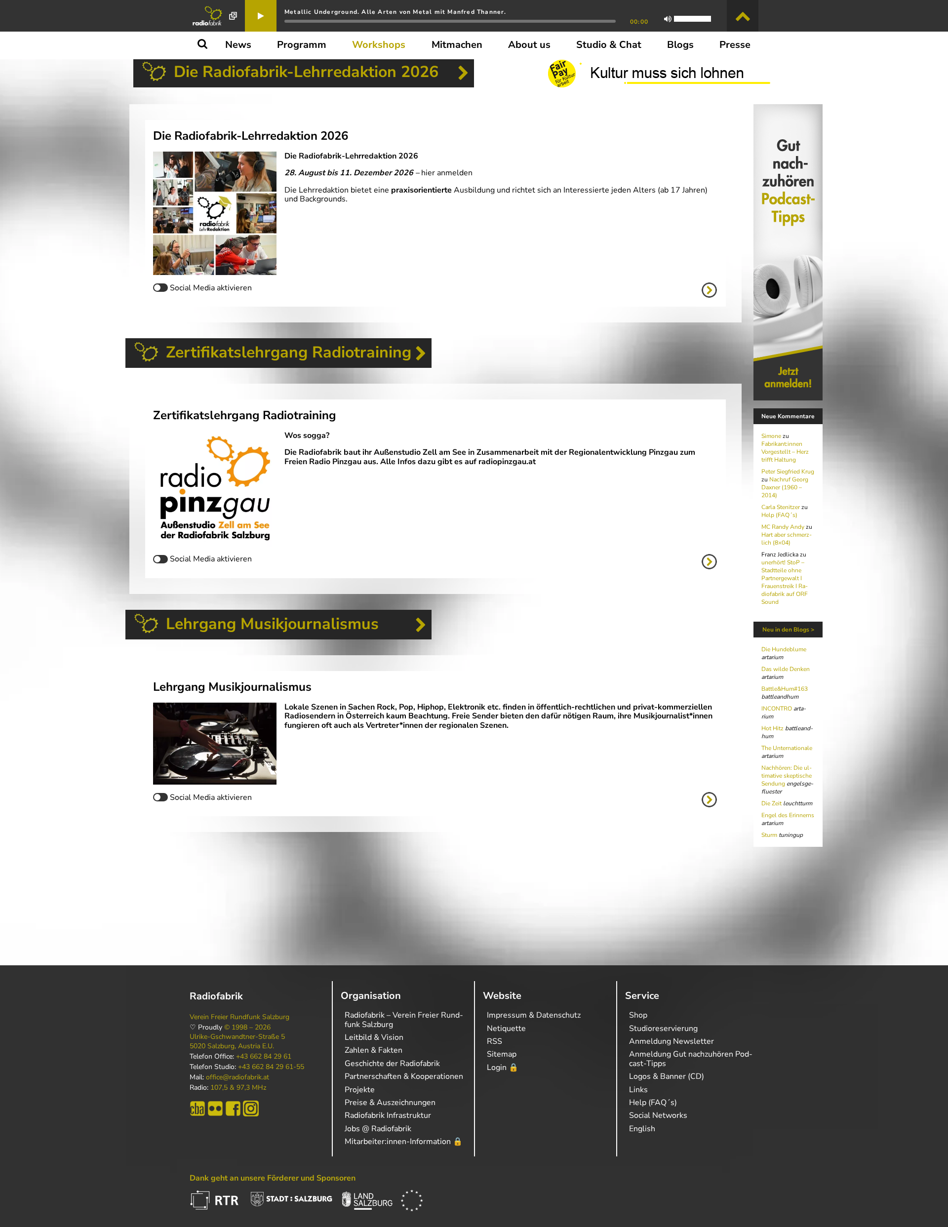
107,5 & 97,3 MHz (238, 1087)
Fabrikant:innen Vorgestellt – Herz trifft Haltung (785, 452)
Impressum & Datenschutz (534, 1015)
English (642, 1128)
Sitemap (501, 1054)
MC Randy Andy (782, 527)
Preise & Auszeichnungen (390, 1102)
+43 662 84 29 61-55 (271, 1067)
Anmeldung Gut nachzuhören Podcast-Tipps (690, 1059)
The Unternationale (786, 748)
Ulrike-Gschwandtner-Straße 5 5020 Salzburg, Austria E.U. (237, 1041)
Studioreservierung (663, 1028)
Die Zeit (771, 803)
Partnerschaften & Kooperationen (404, 1076)
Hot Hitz (772, 728)
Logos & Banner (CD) (666, 1076)
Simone (771, 436)
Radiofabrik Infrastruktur (388, 1115)
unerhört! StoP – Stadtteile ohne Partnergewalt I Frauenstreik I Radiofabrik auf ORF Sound (784, 582)
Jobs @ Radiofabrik (378, 1128)
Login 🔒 (502, 1067)
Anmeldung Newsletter (671, 1041)
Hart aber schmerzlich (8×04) (786, 539)
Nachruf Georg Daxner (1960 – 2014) (784, 487)
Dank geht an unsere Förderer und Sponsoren (273, 1178)
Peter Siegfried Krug (787, 471)
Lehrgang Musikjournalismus (272, 623)
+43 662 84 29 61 (263, 1056)
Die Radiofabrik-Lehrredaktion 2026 (306, 71)
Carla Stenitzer (780, 507)
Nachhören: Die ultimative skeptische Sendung (786, 776)
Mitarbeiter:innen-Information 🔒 (404, 1141)
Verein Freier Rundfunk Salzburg (239, 1017)
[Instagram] (251, 1108)
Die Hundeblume (783, 649)
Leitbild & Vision (374, 1037)
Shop (638, 1015)
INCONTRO (776, 708)
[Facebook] (233, 1108)
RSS (494, 1041)
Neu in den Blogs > (788, 629)
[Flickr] (215, 1108)
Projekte (360, 1089)
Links (638, 1089)
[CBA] (197, 1108)
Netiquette (506, 1028)
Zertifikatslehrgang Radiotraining (288, 352)
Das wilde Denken (785, 669)
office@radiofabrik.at (237, 1077)
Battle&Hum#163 (784, 689)
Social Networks (658, 1115)
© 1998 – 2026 (247, 1027)
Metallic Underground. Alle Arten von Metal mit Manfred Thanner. (395, 12)
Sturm (769, 835)
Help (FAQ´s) (779, 515)
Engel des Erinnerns (787, 815)
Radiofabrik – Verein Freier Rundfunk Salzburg (404, 1019)
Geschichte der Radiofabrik (392, 1063)
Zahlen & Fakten (373, 1050)
